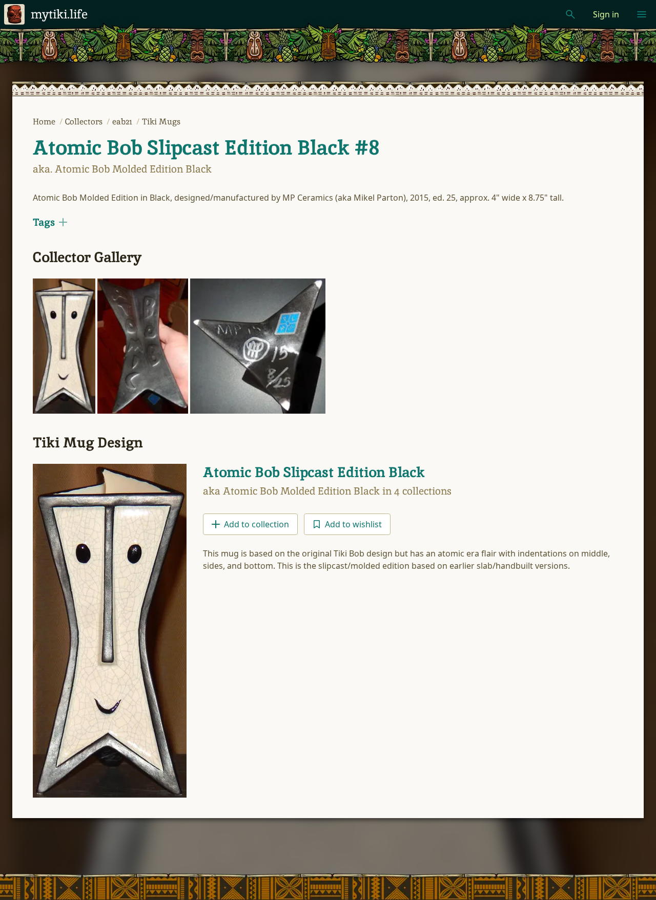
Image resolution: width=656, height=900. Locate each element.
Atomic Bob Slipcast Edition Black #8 (206, 147)
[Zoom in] (64, 346)
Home (45, 121)
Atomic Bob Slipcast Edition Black (314, 472)
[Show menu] (641, 14)
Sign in (606, 14)
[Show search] (570, 14)
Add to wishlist (353, 524)
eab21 (123, 121)
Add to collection (256, 524)
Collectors (85, 121)
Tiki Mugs (161, 121)
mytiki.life (59, 14)
